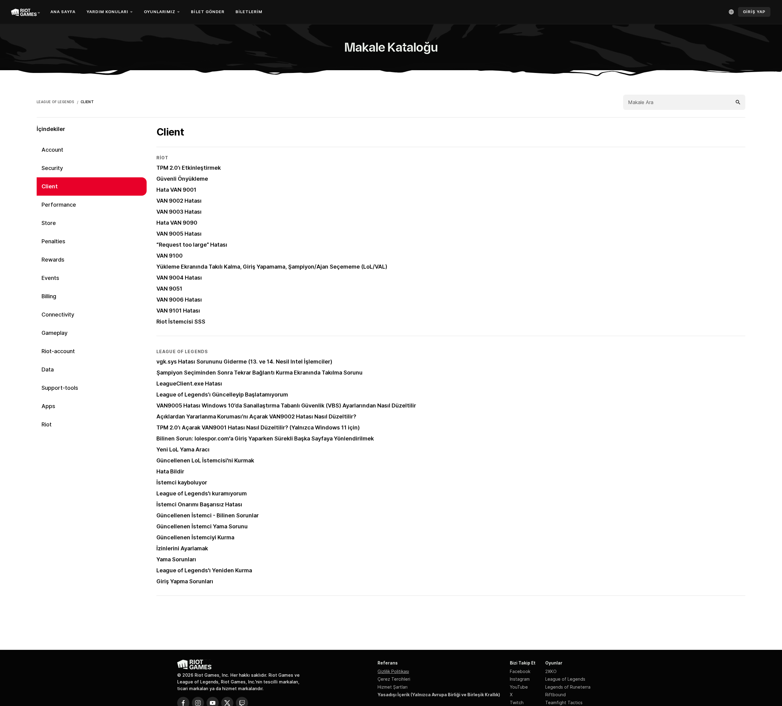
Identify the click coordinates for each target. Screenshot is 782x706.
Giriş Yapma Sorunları (184, 581)
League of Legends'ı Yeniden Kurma (204, 570)
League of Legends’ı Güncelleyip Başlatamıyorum (222, 394)
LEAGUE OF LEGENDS (56, 102)
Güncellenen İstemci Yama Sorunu (202, 526)
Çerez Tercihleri (394, 679)
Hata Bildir (170, 471)
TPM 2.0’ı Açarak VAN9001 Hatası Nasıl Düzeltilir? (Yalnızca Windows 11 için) (258, 427)
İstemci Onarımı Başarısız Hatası (199, 504)
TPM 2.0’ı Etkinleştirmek (188, 168)
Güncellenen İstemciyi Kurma (195, 537)
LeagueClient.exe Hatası (189, 383)
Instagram (520, 679)
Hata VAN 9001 (176, 189)
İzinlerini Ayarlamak (182, 548)
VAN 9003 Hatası (179, 211)
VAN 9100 (169, 255)
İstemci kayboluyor (181, 482)
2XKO (551, 671)
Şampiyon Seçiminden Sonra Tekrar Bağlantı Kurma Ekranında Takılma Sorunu (259, 372)
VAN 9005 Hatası (179, 233)
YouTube (519, 687)
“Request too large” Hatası (191, 244)
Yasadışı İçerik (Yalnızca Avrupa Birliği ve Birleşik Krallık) (439, 694)
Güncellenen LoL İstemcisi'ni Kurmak (205, 460)
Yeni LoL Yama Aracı (183, 449)
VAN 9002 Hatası (179, 200)
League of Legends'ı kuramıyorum (201, 493)
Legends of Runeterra (567, 687)
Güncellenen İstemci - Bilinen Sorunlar (207, 515)
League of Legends (565, 679)
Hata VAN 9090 (176, 222)
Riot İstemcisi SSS (180, 321)
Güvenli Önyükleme (182, 179)
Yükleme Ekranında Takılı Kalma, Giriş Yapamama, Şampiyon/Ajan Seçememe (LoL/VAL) (271, 266)
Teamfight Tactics (564, 702)
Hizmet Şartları (392, 687)
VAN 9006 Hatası (179, 299)
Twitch (517, 702)
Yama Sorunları (176, 559)
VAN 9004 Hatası (179, 277)
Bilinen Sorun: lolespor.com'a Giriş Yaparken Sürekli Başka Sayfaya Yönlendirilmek (265, 438)
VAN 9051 (169, 288)
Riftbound (555, 694)
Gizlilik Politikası (393, 671)
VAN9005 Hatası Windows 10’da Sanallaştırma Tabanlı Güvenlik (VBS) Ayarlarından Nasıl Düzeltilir (286, 405)
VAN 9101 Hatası (178, 310)
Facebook (520, 671)
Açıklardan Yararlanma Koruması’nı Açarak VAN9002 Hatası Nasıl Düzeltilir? (256, 416)
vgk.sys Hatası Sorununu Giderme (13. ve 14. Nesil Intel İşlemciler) (244, 361)
